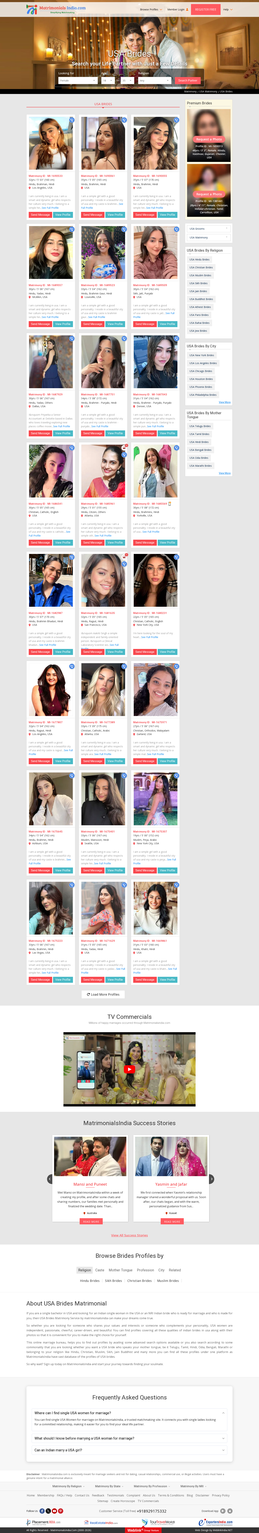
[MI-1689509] (155, 252)
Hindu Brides (90, 1280)
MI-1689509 (159, 285)
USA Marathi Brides (201, 465)
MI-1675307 (159, 831)
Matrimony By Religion (67, 1486)
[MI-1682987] (51, 580)
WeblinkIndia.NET (223, 1530)
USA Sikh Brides (199, 283)
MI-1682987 (55, 613)
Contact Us (82, 1495)
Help (226, 9)
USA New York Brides (202, 355)
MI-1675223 (55, 940)
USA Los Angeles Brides (203, 363)
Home (31, 1495)
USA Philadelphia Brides (203, 394)
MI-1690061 (107, 176)
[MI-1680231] (155, 580)
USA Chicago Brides (201, 371)
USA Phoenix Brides (201, 387)
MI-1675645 (55, 831)
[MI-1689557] (51, 252)
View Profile (62, 214)
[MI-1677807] (51, 689)
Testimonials (115, 1495)
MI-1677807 (55, 722)
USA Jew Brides (198, 330)
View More (225, 402)
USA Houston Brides (201, 379)
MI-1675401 (107, 831)
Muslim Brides (168, 1280)
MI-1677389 (107, 722)
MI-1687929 (55, 394)
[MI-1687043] (155, 361)
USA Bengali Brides (200, 450)
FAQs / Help (64, 1495)
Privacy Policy (221, 1495)
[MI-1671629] (103, 908)
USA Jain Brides (198, 291)
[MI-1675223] (51, 908)
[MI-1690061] (103, 143)
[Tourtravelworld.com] (158, 1522)
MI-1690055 (159, 176)
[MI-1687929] (51, 361)
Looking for (66, 73)
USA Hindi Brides (199, 442)
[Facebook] (42, 1511)
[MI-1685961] (103, 471)
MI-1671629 (107, 940)
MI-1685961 (107, 503)
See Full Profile (50, 207)
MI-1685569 (159, 503)
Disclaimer (202, 1495)
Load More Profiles (104, 994)
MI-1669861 (159, 940)
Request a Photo (209, 139)
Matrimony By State (108, 1486)
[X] (48, 1511)
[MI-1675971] (155, 689)
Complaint (133, 1495)
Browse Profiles (149, 9)
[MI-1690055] (155, 143)
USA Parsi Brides (199, 315)
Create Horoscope (123, 1501)
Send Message (40, 214)
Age (103, 73)
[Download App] (223, 1511)
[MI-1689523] (103, 252)
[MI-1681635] (103, 580)
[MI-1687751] (103, 361)
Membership (45, 1495)
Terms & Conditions (171, 1495)
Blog (190, 1495)
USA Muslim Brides (200, 275)
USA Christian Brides (201, 267)
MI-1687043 (159, 394)
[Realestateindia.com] (101, 1522)
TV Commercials (148, 1501)
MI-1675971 (159, 722)
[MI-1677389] (103, 689)
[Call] (72, 120)
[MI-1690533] (51, 143)
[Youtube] (54, 1511)
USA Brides (103, 104)
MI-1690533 (55, 176)
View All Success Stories (129, 1235)
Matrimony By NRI (192, 1486)
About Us (149, 1495)
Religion (143, 73)
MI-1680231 (159, 613)
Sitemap (102, 1501)
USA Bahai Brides (199, 322)
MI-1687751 (107, 394)
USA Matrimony (199, 237)
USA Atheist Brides (200, 307)
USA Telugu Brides (200, 426)
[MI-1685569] (155, 471)
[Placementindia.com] (43, 1522)
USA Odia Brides (199, 457)
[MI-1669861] (155, 908)
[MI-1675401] (103, 798)
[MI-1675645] (51, 798)
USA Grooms (197, 228)
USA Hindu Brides (199, 259)
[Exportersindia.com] (216, 1522)
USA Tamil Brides (199, 434)
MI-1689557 (55, 285)
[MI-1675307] (155, 798)
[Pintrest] (60, 1511)
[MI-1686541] (51, 471)
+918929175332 (151, 1511)
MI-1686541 (55, 503)
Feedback (98, 1495)
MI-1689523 (107, 285)
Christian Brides (139, 1280)
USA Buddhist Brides (201, 299)
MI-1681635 (107, 613)
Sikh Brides (113, 1280)
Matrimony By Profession (151, 1486)
